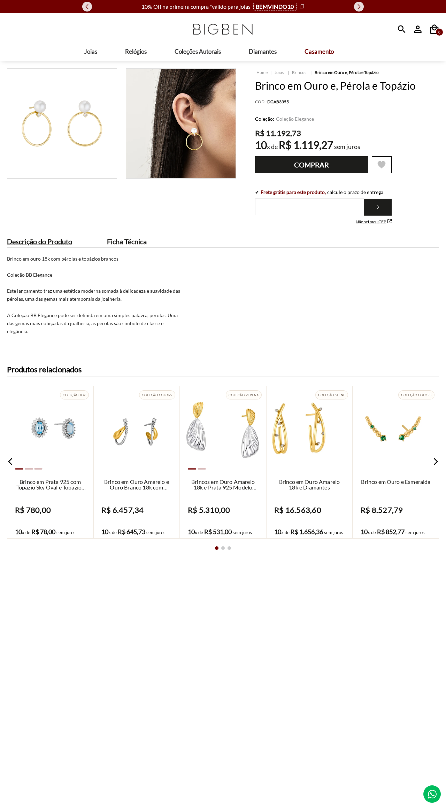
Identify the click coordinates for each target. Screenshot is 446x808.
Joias (279, 72)
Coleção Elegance (295, 119)
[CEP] (323, 205)
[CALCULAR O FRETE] (378, 207)
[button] (10, 461)
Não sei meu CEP (371, 221)
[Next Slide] (359, 7)
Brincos (299, 72)
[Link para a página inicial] (262, 72)
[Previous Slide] (87, 7)
